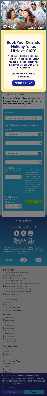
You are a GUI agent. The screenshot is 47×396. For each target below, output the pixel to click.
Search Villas (23, 83)
